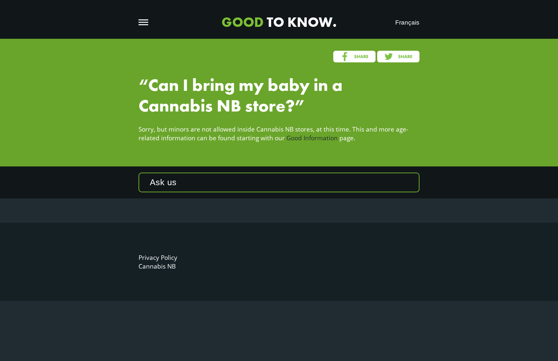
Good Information (312, 138)
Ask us (163, 182)
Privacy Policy (158, 257)
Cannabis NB (157, 266)
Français (407, 22)
